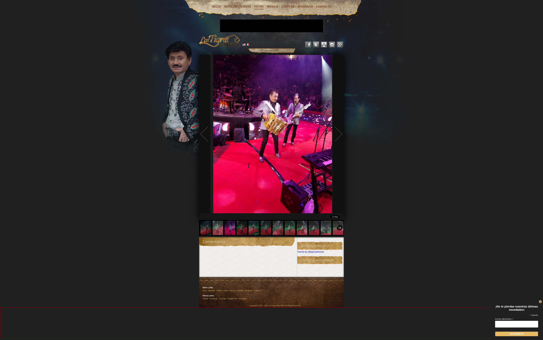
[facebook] (308, 45)
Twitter (205, 299)
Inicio (205, 291)
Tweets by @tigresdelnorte (310, 252)
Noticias (211, 291)
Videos (219, 291)
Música (233, 291)
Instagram (243, 299)
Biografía (249, 291)
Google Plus (233, 299)
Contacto (257, 291)
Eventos (240, 291)
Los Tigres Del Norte (219, 40)
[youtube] (324, 45)
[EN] (244, 45)
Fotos (226, 291)
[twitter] (316, 45)
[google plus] (340, 45)
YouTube (222, 299)
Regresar (271, 50)
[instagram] (332, 45)
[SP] (248, 45)
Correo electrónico (504, 319)
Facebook (213, 299)
